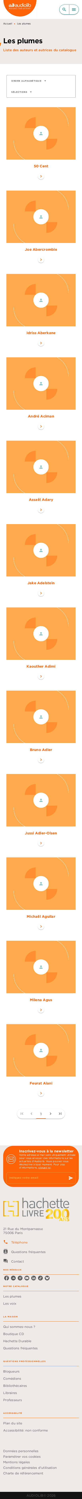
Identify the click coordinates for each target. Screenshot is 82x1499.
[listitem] (6, 1278)
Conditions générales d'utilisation (30, 1468)
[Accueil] (20, 9)
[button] (29, 80)
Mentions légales (16, 1462)
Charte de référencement (23, 1473)
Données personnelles (20, 1451)
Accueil (7, 23)
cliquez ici (44, 1167)
